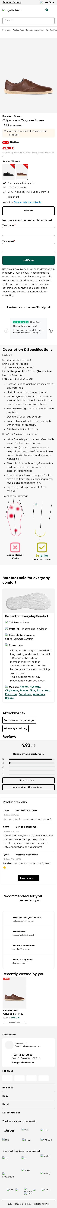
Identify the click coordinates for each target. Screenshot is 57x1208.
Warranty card (13, 728)
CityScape (11, 690)
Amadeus (39, 694)
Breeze (9, 698)
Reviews (9, 737)
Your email (8, 241)
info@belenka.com (23, 1062)
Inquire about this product (27, 787)
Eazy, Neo (43, 690)
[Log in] (38, 10)
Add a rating (26, 780)
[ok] (50, 20)
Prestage (11, 694)
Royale (24, 687)
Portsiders (25, 694)
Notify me (28, 260)
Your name (8, 225)
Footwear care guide (17, 720)
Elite (32, 690)
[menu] (53, 11)
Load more (26, 878)
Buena (24, 690)
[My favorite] (31, 10)
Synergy (35, 687)
